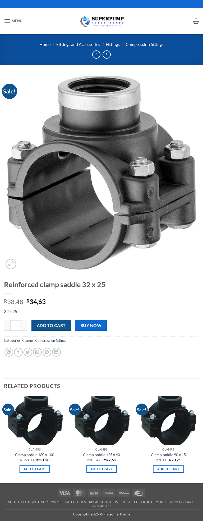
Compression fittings (145, 44)
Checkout (143, 502)
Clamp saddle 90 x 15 (168, 454)
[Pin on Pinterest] (47, 352)
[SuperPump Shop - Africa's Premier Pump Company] (101, 21)
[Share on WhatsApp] (8, 352)
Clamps (28, 340)
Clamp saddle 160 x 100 (34, 454)
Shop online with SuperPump (35, 502)
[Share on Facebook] (18, 352)
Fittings (113, 44)
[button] (13, 21)
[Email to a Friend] (37, 352)
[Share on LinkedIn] (56, 352)
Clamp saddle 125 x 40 (101, 454)
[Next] (199, 438)
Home (44, 44)
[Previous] (4, 438)
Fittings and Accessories (78, 44)
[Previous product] (107, 54)
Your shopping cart (174, 502)
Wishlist (123, 502)
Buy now (91, 325)
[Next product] (96, 54)
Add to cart (51, 325)
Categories (75, 502)
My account (100, 502)
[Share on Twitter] (28, 352)
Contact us (102, 506)
